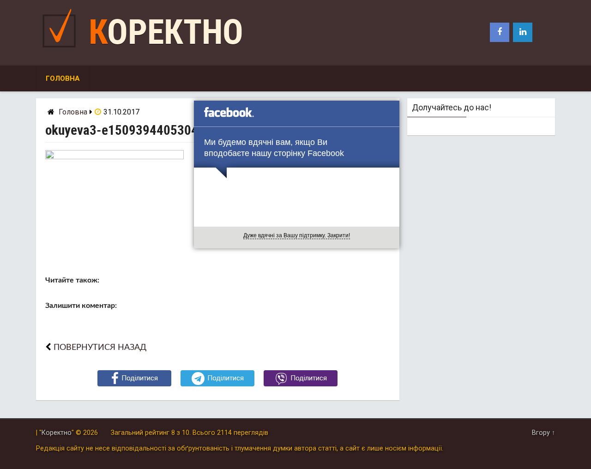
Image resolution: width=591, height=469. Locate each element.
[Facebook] (499, 32)
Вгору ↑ (543, 433)
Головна (63, 78)
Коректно (166, 32)
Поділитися (139, 378)
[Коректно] (61, 49)
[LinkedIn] (522, 32)
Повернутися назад (100, 347)
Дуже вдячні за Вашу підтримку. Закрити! (296, 235)
